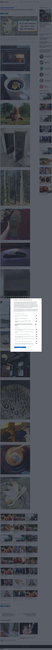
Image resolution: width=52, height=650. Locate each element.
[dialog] (26, 325)
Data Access (26, 350)
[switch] (36, 315)
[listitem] (26, 313)
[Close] (40, 300)
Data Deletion (21, 350)
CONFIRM (20, 347)
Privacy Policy (30, 350)
